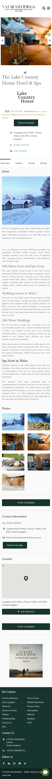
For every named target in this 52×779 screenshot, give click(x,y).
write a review (42, 111)
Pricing (31, 163)
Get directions (27, 611)
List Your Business (10, 698)
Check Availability (26, 502)
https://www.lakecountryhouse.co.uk (23, 537)
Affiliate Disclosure (35, 702)
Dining (43, 163)
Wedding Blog (8, 718)
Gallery (19, 163)
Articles (5, 714)
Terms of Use (33, 698)
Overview (5, 163)
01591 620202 (21, 145)
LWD (29, 722)
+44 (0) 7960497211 (15, 750)
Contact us (6, 722)
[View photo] (13, 421)
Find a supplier (8, 702)
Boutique (31, 718)
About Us (6, 706)
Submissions (32, 710)
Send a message (26, 122)
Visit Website (20, 150)
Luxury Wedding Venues (14, 114)
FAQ (4, 726)
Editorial (30, 714)
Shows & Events (9, 710)
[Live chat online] (45, 772)
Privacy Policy (33, 706)
